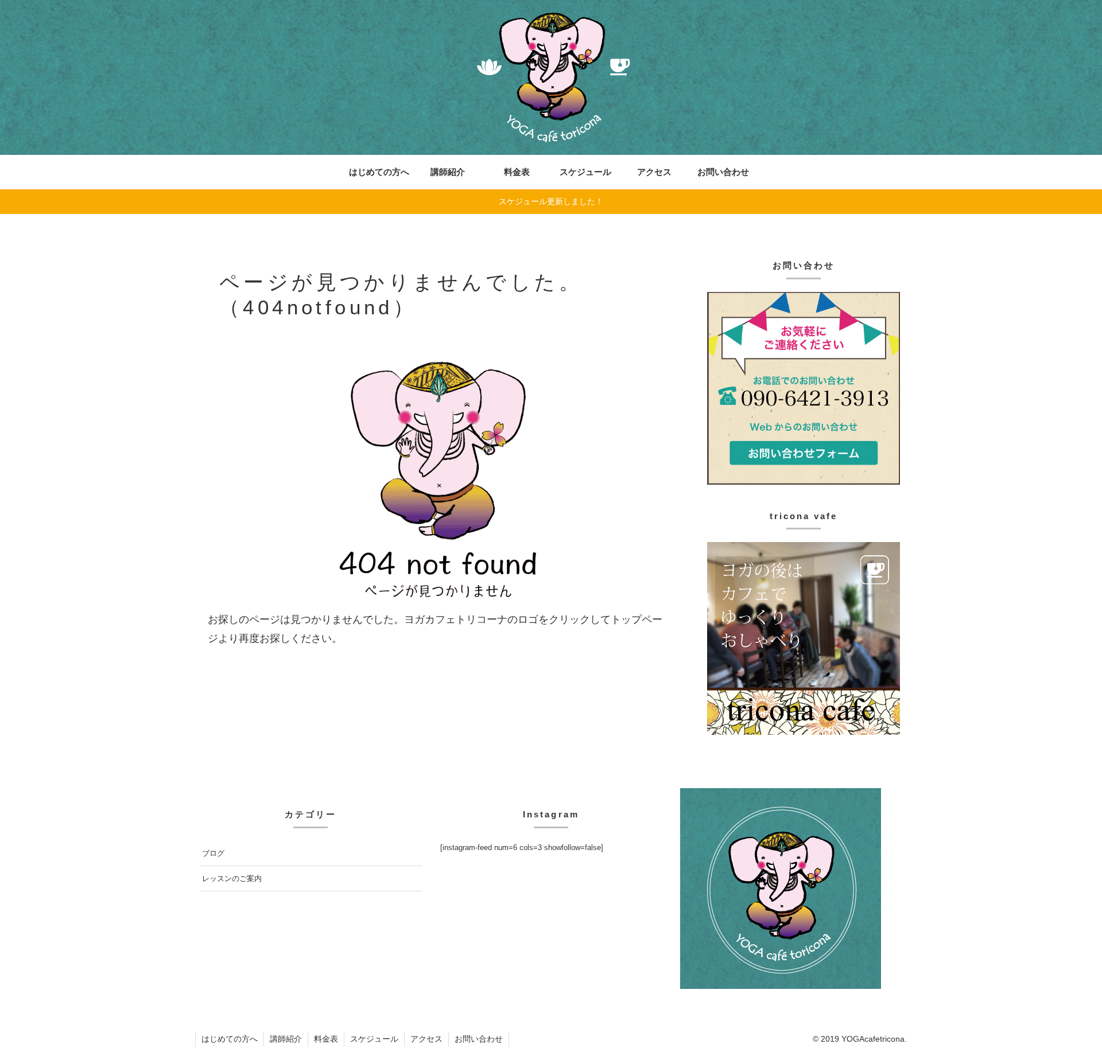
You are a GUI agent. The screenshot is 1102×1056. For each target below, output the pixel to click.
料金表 (326, 1038)
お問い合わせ (479, 1038)
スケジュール (374, 1038)
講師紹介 (286, 1038)
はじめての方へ (229, 1038)
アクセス (426, 1038)
